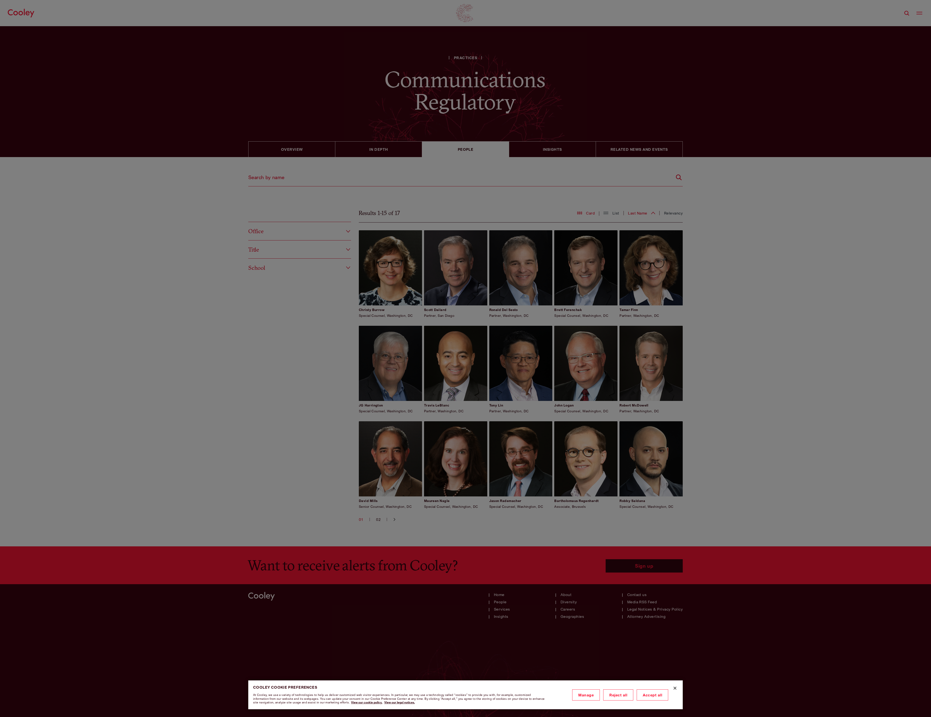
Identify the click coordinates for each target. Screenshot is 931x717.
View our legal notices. (399, 702)
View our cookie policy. (366, 702)
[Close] (675, 688)
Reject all (618, 695)
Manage (586, 695)
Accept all (652, 695)
